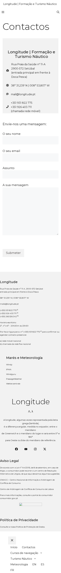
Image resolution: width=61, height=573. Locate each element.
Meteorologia (19, 564)
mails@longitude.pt (9, 304)
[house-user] (7, 70)
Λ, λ (30, 411)
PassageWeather (14, 379)
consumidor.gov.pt (9, 498)
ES (42, 564)
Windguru (11, 374)
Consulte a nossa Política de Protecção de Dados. (22, 527)
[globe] (7, 85)
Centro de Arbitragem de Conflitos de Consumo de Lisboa (27, 489)
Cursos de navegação (24, 553)
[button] (58, 12)
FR (12, 570)
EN (34, 564)
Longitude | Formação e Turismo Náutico (30, 4)
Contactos (28, 547)
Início (13, 547)
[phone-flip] (7, 106)
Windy (9, 364)
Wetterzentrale (13, 383)
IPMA (8, 369)
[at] (7, 94)
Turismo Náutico (21, 558)
